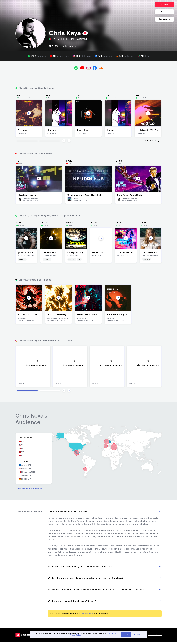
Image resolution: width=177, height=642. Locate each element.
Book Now (164, 5)
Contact (164, 12)
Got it (126, 634)
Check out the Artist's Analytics (29, 488)
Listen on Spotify (151, 141)
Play (29, 113)
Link (26, 238)
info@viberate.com (86, 614)
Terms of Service (155, 635)
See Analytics (164, 19)
